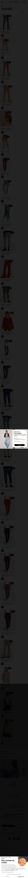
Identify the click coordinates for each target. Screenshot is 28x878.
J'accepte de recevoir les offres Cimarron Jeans (19, 439)
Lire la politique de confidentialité (7, 872)
